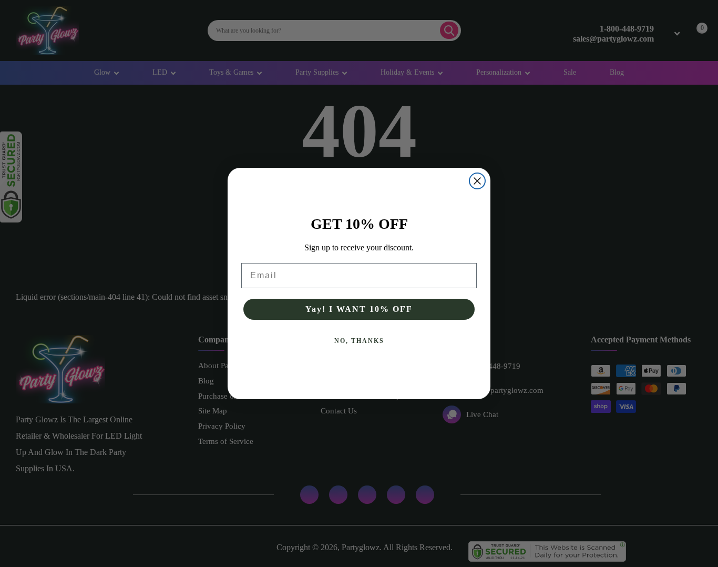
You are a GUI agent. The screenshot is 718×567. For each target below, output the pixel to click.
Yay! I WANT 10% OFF (359, 309)
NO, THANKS (359, 341)
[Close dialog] (477, 181)
